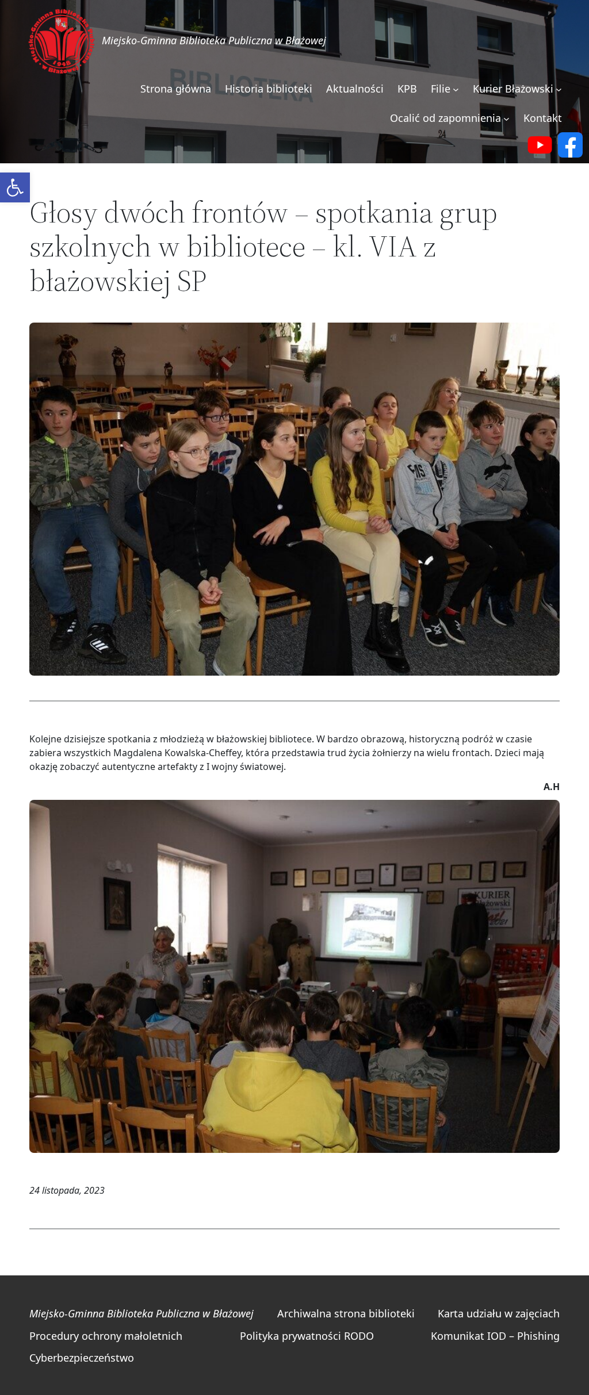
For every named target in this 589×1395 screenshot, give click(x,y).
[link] (15, 187)
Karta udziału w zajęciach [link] (499, 1313)
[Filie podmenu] (456, 89)
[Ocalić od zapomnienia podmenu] (506, 119)
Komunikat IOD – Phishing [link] (495, 1336)
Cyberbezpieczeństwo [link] (81, 1358)
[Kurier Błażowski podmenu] (559, 89)
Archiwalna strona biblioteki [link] (346, 1313)
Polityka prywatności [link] (290, 1336)
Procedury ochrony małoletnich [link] (105, 1336)
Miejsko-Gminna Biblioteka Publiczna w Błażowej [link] (214, 40)
